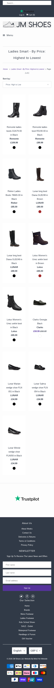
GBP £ (34, 650)
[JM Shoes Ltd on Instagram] (33, 596)
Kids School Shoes (27, 622)
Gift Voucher (27, 639)
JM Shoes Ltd (18, 659)
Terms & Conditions (27, 541)
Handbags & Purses (27, 634)
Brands (27, 610)
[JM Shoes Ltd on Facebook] (27, 596)
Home (27, 606)
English (18, 650)
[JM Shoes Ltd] (27, 25)
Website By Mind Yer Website (35, 659)
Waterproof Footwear (27, 630)
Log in (21, 15)
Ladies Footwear (27, 618)
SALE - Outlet (27, 626)
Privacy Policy (27, 545)
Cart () (31, 15)
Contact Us (27, 533)
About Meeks (27, 529)
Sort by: (7, 78)
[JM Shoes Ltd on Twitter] (21, 596)
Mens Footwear (27, 614)
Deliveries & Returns (27, 537)
